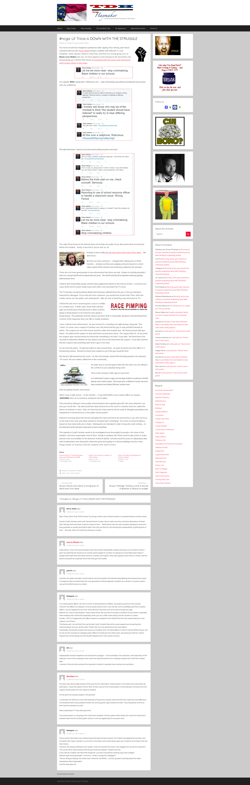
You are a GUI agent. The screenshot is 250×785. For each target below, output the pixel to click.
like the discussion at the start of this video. (123, 253)
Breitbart (158, 408)
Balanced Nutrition (138, 28)
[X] (170, 107)
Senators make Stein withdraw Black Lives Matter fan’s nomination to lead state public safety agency (171, 325)
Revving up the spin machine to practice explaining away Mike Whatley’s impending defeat (172, 252)
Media (64, 471)
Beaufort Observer (162, 397)
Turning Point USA (162, 479)
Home (59, 28)
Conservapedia (161, 426)
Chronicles (159, 415)
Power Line (159, 465)
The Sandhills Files (103, 28)
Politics (79, 471)
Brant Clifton (84, 43)
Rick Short (71, 676)
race (68, 473)
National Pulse (160, 458)
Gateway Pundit (161, 447)
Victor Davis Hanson (163, 483)
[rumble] (179, 107)
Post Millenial (160, 462)
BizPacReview (160, 401)
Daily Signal (159, 433)
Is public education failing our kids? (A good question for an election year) (171, 315)
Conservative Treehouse (164, 429)
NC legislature (120, 28)
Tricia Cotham (84, 51)
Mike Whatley (86, 28)
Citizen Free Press (162, 419)
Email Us (153, 28)
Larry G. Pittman (73, 542)
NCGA (64, 473)
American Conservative (164, 390)
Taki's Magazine (161, 472)
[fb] (175, 107)
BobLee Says (160, 404)
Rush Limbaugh (161, 469)
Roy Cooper (71, 28)
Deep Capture (160, 437)
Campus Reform (161, 412)
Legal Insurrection (162, 455)
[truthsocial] (166, 107)
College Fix (159, 422)
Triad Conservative (162, 476)
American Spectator (162, 394)
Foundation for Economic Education (169, 444)
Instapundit (159, 451)
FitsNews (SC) (160, 440)
